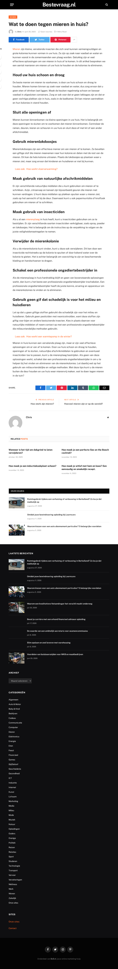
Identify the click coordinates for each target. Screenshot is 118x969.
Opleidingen (14, 829)
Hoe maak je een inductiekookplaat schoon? (32, 466)
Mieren (16, 49)
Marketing (13, 801)
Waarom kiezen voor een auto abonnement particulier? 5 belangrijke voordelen (64, 526)
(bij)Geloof (13, 764)
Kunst (11, 792)
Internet (12, 787)
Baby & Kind (14, 709)
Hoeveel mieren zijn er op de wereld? (83, 404)
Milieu (11, 810)
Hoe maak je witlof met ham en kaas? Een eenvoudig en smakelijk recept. (84, 468)
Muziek (12, 820)
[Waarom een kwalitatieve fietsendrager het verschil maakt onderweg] (16, 607)
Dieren (12, 732)
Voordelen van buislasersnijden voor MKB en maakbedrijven (55, 654)
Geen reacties (46, 32)
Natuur (12, 824)
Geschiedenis (15, 769)
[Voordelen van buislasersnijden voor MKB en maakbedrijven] (16, 658)
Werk (11, 889)
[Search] (106, 4)
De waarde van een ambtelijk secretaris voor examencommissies (57, 631)
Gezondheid (14, 773)
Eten (11, 746)
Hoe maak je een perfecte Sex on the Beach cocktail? (85, 451)
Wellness (13, 884)
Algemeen (13, 699)
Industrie (13, 783)
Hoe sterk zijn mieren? (42, 404)
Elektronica (14, 736)
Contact (13, 928)
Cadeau (12, 718)
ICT (10, 778)
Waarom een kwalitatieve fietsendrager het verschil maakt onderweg (59, 604)
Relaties (12, 852)
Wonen (13, 17)
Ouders (12, 833)
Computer (13, 727)
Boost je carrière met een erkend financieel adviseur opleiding (56, 619)
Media (11, 806)
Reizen (12, 847)
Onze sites (13, 903)
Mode (11, 815)
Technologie (14, 866)
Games (12, 759)
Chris (19, 32)
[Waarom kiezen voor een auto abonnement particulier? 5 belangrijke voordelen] (17, 530)
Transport (13, 870)
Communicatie (15, 723)
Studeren (13, 861)
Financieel (13, 755)
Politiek (12, 843)
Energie (12, 741)
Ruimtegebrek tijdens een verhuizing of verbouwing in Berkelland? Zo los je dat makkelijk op (64, 500)
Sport (11, 856)
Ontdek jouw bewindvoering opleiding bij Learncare (51, 515)
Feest (11, 750)
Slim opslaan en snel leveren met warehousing (49, 642)
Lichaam (13, 796)
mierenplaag (33, 219)
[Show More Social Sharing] (74, 39)
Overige (12, 838)
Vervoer (12, 875)
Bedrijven (13, 713)
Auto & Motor (15, 704)
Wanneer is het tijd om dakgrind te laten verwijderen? (30, 451)
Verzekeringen (15, 880)
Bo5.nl (53, 959)
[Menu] (12, 4)
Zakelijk (12, 898)
